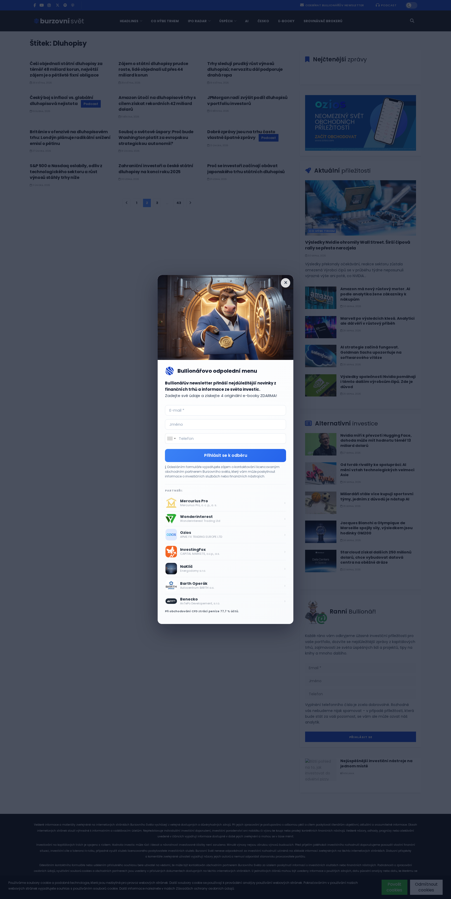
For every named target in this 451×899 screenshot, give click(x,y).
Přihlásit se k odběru (225, 455)
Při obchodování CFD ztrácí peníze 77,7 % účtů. (202, 611)
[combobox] (171, 438)
